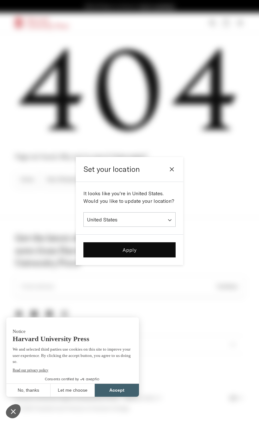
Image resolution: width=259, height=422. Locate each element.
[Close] (172, 169)
